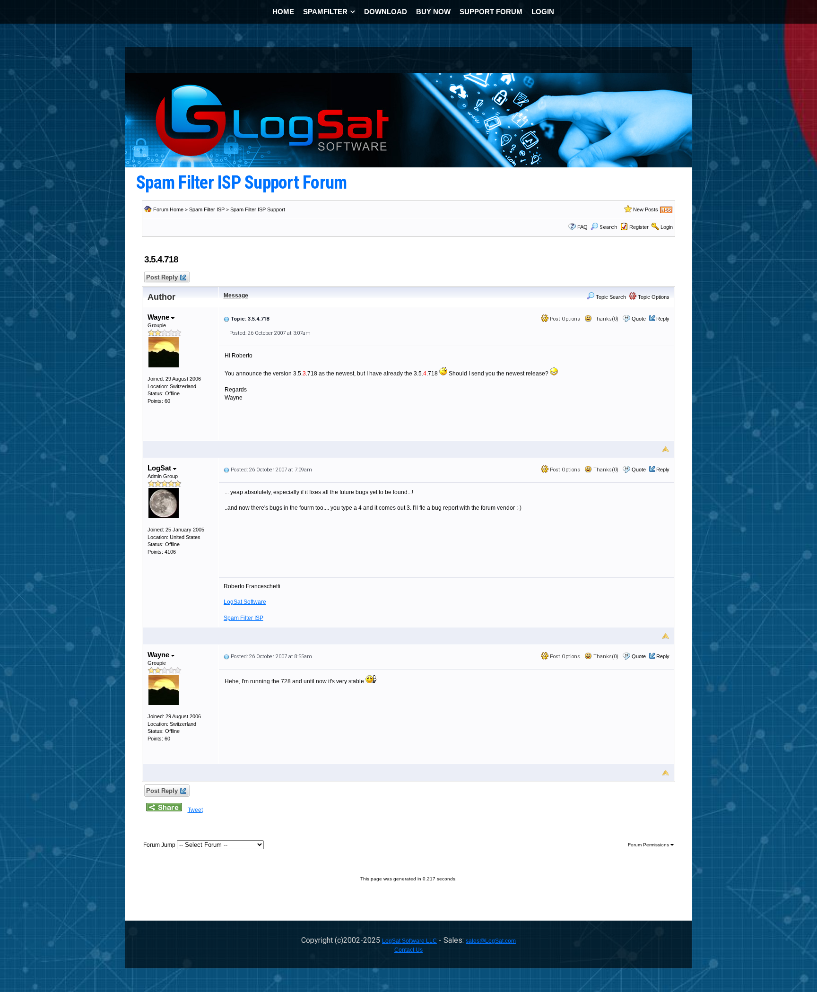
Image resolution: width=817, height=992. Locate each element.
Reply (662, 319)
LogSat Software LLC (409, 941)
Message (236, 295)
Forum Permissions (649, 844)
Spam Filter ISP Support (257, 209)
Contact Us (408, 950)
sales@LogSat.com (491, 941)
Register (639, 227)
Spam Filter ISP (207, 209)
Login (667, 227)
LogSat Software (245, 602)
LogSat (160, 468)
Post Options (564, 319)
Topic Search (610, 297)
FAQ (582, 227)
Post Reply (162, 277)
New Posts (645, 209)
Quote (639, 319)
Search (608, 227)
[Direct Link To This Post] (226, 319)
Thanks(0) (605, 319)
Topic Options (652, 297)
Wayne (159, 317)
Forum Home (168, 209)
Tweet (195, 810)
